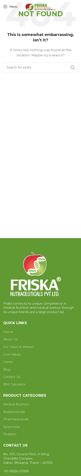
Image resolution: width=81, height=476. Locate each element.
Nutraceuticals (14, 412)
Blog (6, 369)
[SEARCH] (73, 67)
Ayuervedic (11, 427)
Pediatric (10, 434)
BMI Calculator (14, 384)
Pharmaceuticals (16, 419)
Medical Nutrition (16, 404)
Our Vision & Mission (18, 347)
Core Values (12, 354)
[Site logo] (40, 6)
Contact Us (11, 377)
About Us (10, 339)
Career (8, 362)
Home (8, 332)
